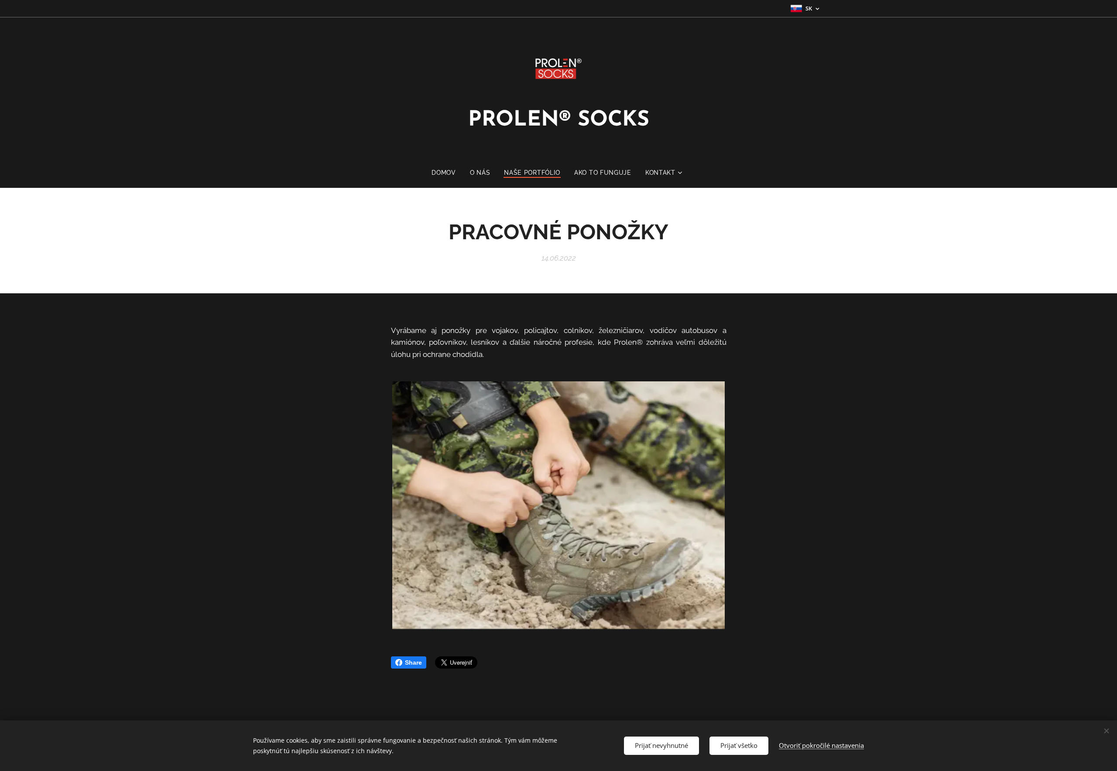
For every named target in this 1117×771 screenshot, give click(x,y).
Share (413, 662)
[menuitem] (447, 172)
